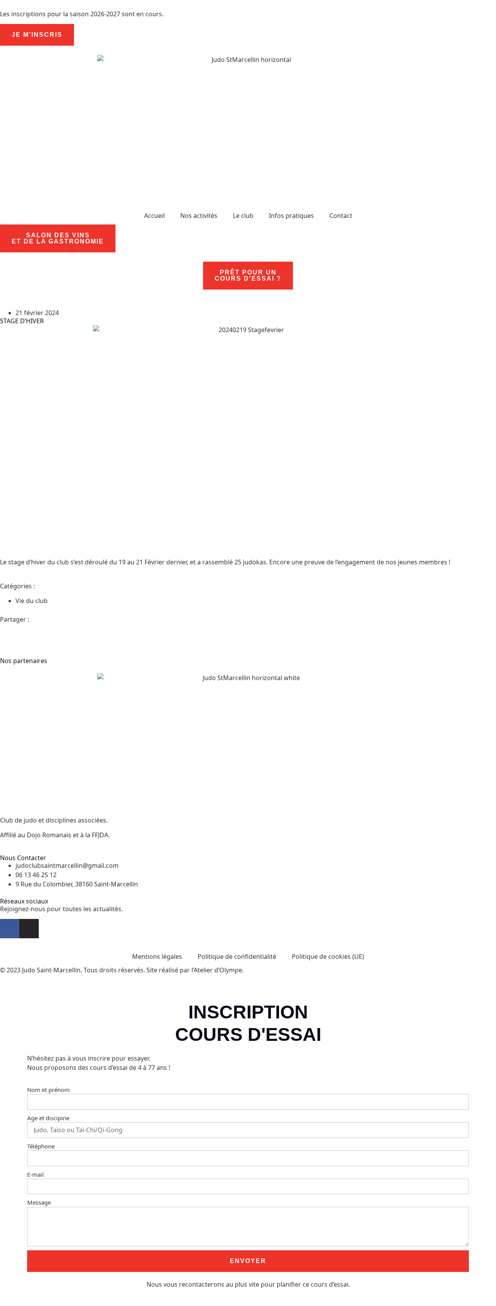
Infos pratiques (291, 215)
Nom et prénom (48, 1089)
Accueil (154, 215)
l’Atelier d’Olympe (216, 970)
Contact (340, 215)
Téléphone (41, 1146)
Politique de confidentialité (237, 956)
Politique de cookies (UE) (328, 956)
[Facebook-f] (9, 928)
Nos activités (198, 215)
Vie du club (32, 600)
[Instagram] (29, 928)
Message (39, 1202)
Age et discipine (48, 1118)
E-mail (35, 1174)
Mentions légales (157, 956)
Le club (243, 215)
